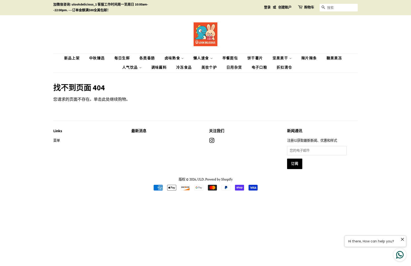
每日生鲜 (122, 58)
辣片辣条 (309, 58)
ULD (200, 179)
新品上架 (72, 58)
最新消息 (139, 131)
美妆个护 (209, 67)
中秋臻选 (97, 58)
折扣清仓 (284, 67)
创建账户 (285, 7)
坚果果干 (281, 58)
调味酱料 (159, 67)
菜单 (56, 140)
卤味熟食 (173, 58)
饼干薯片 (255, 58)
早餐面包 (230, 58)
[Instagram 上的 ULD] (211, 141)
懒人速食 (201, 58)
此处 (106, 99)
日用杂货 (234, 67)
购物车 (309, 7)
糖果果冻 (334, 58)
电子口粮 (259, 67)
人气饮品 (130, 67)
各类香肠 (147, 58)
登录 (267, 7)
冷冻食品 (184, 67)
